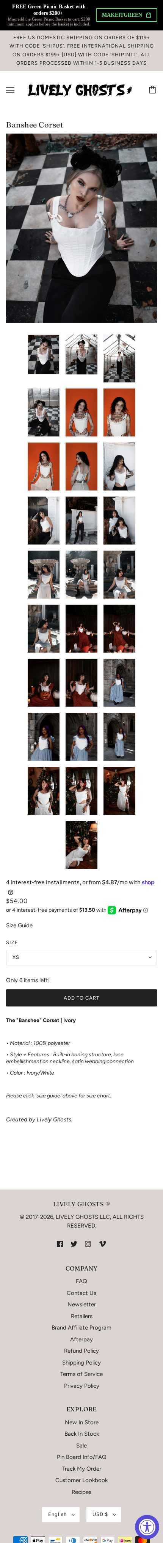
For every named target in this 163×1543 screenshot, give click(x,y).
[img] (60, 1243)
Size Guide (19, 925)
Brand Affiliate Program (81, 1327)
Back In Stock (81, 1433)
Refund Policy (81, 1350)
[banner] (80, 89)
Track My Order (81, 1468)
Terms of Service (81, 1374)
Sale (81, 1445)
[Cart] (153, 90)
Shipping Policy (81, 1362)
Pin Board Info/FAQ (82, 1457)
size (12, 942)
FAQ (81, 1281)
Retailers (81, 1316)
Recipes (81, 1492)
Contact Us (81, 1293)
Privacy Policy (81, 1385)
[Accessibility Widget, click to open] (147, 1527)
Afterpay (81, 1339)
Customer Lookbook (81, 1480)
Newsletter (81, 1304)
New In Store (82, 1422)
